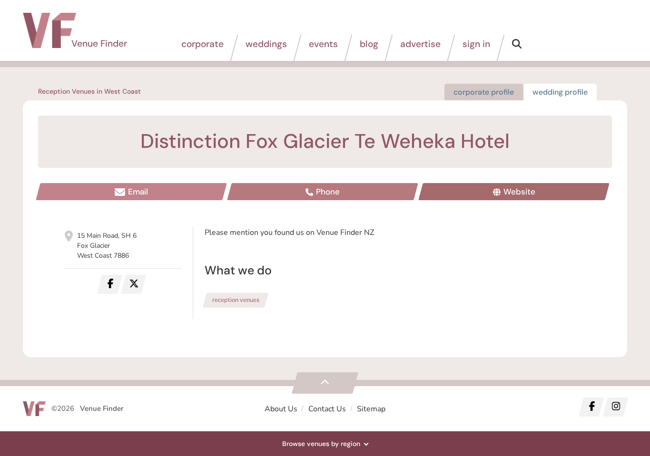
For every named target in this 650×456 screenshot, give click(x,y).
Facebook (109, 284)
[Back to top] (325, 383)
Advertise (420, 44)
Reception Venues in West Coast (89, 91)
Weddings (266, 44)
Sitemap (371, 409)
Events (323, 44)
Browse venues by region (321, 443)
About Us (281, 409)
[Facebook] (591, 407)
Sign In (476, 44)
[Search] (516, 48)
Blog (369, 44)
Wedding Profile (560, 92)
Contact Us (327, 409)
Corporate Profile (483, 92)
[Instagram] (615, 407)
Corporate (202, 44)
